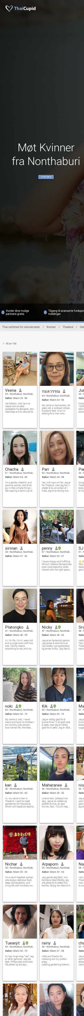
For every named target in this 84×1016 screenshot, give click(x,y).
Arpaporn (50, 864)
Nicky (47, 627)
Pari (45, 469)
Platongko (14, 627)
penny (47, 548)
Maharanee (52, 785)
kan (8, 785)
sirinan (11, 548)
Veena (10, 390)
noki (9, 706)
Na (81, 864)
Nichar (11, 864)
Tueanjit (12, 943)
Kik (44, 706)
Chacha (11, 469)
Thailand (68, 327)
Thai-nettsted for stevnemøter (21, 327)
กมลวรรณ (51, 391)
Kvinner (51, 327)
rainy (46, 943)
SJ (81, 548)
